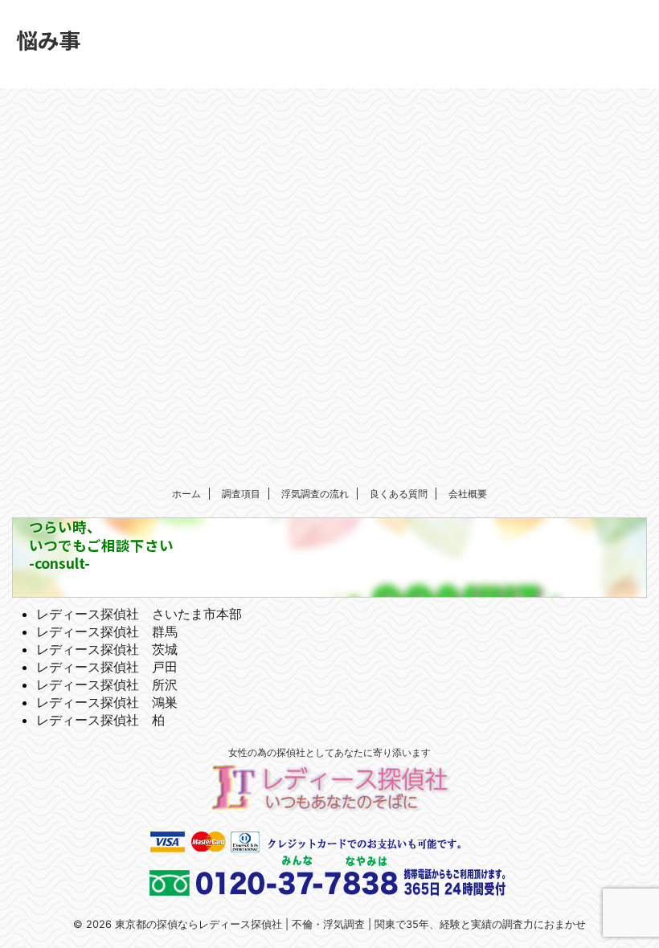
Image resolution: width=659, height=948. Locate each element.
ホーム (186, 494)
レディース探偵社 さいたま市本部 (139, 614)
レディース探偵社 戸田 (107, 667)
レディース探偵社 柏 (100, 720)
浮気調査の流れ (315, 494)
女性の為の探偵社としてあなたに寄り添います (329, 752)
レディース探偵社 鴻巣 (107, 702)
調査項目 (241, 494)
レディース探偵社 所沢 (107, 684)
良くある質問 (399, 494)
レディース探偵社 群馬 (107, 631)
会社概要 (467, 494)
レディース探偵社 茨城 (107, 649)
